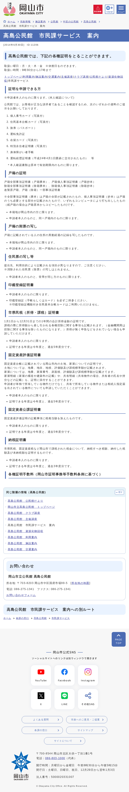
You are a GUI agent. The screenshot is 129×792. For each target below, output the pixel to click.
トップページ (13, 76)
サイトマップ (85, 730)
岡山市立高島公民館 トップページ (31, 506)
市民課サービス (61, 618)
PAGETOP (118, 641)
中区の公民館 (71, 21)
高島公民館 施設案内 (22, 543)
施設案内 (40, 21)
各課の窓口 (22, 618)
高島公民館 (90, 21)
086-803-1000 (55, 758)
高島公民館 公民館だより (25, 500)
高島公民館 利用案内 (22, 537)
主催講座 (67, 76)
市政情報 (25, 21)
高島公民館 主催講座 (22, 519)
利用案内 (29, 76)
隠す (120, 492)
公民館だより (99, 76)
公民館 (54, 21)
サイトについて (63, 740)
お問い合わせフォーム (21, 595)
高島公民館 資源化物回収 (25, 531)
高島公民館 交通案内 (22, 549)
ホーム (11, 21)
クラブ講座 (81, 76)
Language (109, 12)
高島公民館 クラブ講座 (24, 513)
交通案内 (54, 76)
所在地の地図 (80, 583)
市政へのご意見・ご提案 (85, 719)
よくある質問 (41, 719)
